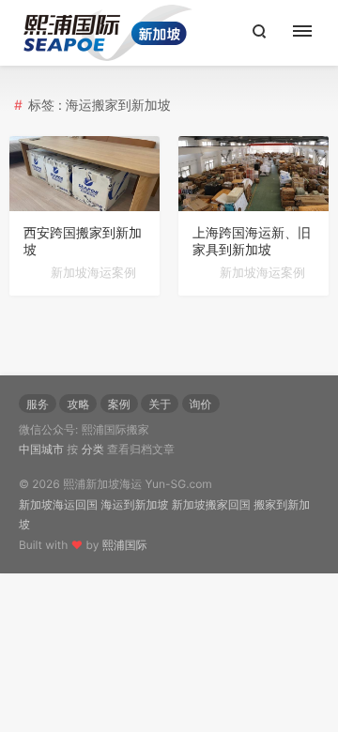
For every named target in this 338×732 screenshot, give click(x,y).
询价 (201, 404)
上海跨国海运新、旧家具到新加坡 (251, 241)
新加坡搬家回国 (211, 504)
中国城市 (41, 449)
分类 (93, 449)
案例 (119, 404)
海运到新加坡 (134, 504)
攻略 (78, 404)
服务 (37, 404)
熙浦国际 (124, 545)
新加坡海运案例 (93, 273)
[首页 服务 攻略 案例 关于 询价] (312, 33)
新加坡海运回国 (58, 504)
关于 (159, 404)
